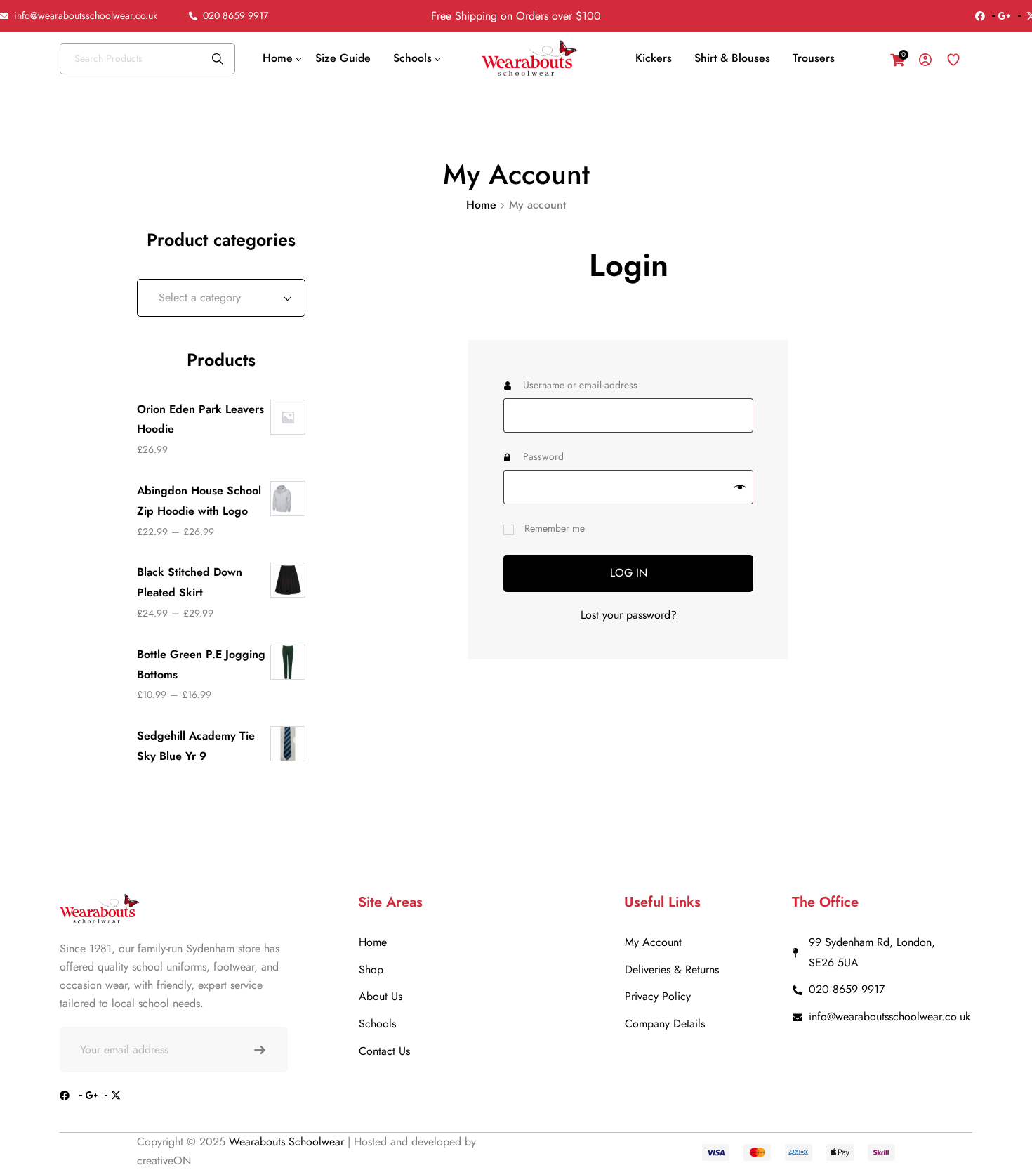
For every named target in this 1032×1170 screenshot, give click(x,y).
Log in (628, 573)
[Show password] (740, 487)
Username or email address (600, 383)
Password (563, 455)
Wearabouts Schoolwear (288, 1141)
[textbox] (221, 298)
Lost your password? (629, 615)
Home (481, 205)
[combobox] (221, 298)
